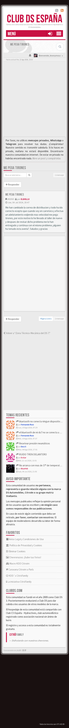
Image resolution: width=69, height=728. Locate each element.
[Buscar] (29, 175)
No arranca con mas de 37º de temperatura (41, 465)
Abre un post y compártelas (46, 158)
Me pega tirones (15, 167)
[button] (50, 33)
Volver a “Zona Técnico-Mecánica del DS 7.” (27, 333)
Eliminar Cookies (16, 551)
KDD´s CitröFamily (18, 575)
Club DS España (34, 19)
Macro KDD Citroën (19, 563)
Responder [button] (13, 184)
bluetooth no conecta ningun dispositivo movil (43, 421)
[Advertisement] (34, 100)
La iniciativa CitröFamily (19, 581)
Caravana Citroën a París (21, 569)
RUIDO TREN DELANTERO (33, 454)
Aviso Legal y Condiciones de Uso (26, 539)
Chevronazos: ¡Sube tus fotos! (25, 557)
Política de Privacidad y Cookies (25, 545)
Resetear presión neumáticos (34, 443)
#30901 (11, 199)
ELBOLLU (25, 199)
